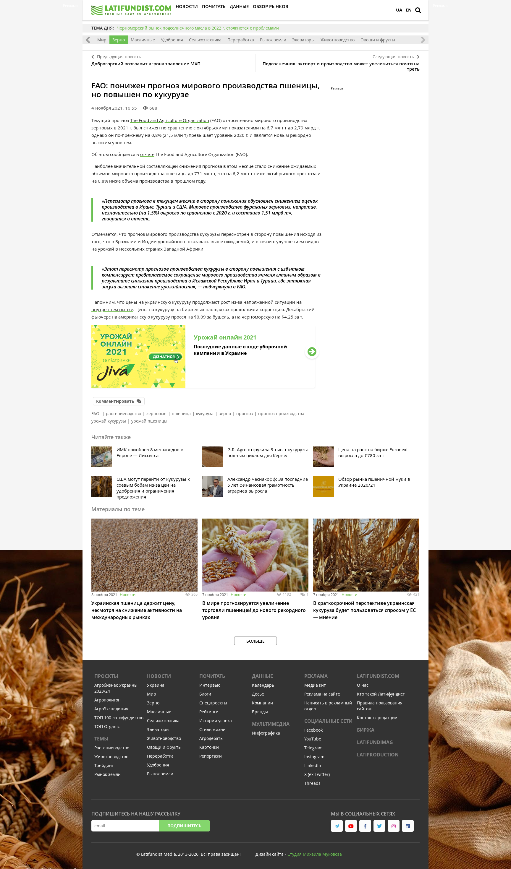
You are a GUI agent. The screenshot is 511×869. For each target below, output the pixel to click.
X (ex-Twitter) (317, 774)
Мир (101, 40)
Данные (262, 676)
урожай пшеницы (149, 421)
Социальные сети (328, 721)
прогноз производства (281, 413)
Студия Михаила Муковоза (314, 854)
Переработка (240, 40)
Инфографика (266, 733)
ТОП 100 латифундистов (118, 717)
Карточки (209, 747)
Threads (312, 783)
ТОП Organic (107, 726)
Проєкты (106, 676)
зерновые (156, 413)
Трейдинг (104, 765)
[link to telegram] (337, 826)
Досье (258, 694)
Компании (262, 703)
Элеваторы (303, 40)
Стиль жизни (212, 729)
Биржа (365, 730)
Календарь (263, 685)
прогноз (244, 413)
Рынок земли (273, 40)
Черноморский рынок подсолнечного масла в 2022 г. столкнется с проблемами (198, 28)
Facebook (313, 730)
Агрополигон (107, 700)
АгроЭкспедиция (111, 709)
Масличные (143, 40)
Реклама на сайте (322, 694)
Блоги (205, 694)
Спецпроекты (213, 703)
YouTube (312, 739)
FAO (96, 413)
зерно (225, 413)
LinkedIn (312, 765)
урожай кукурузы (108, 421)
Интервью (210, 685)
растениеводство (123, 413)
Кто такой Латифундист (381, 694)
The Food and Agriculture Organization (169, 120)
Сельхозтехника (205, 40)
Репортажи (210, 756)
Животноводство (338, 40)
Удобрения (172, 40)
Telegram (313, 748)
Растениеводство (111, 748)
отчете (147, 154)
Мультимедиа (271, 724)
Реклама (316, 676)
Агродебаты (211, 738)
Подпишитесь (184, 826)
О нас (362, 685)
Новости (127, 594)
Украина (155, 685)
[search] (418, 10)
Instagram (314, 756)
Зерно (118, 40)
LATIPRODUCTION (378, 754)
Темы (101, 738)
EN (409, 10)
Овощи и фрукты (377, 40)
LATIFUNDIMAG (375, 742)
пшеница (181, 413)
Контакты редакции (377, 717)
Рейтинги (209, 711)
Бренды (260, 711)
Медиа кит (315, 685)
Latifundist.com (378, 676)
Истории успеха (215, 720)
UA (399, 10)
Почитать (212, 676)
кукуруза (205, 413)
